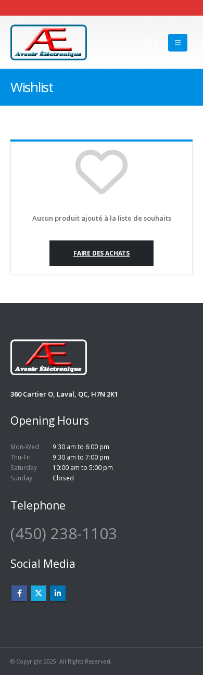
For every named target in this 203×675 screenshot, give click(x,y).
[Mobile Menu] (177, 43)
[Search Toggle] (153, 42)
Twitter (38, 593)
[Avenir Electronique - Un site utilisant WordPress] (48, 42)
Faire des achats (101, 253)
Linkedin (58, 593)
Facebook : (19, 593)
